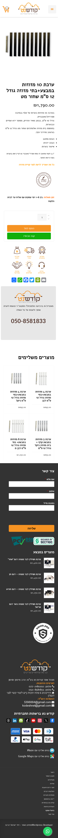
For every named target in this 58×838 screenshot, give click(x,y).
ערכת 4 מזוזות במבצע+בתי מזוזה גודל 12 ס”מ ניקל (18, 396)
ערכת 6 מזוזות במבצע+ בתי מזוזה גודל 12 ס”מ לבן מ (18, 443)
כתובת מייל (49, 503)
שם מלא (49, 479)
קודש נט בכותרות (48, 802)
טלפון (50, 491)
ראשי (52, 772)
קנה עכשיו (29, 236)
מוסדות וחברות (48, 795)
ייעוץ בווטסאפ (49, 799)
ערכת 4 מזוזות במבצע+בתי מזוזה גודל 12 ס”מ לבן (43, 396)
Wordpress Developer (42, 825)
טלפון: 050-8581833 (40, 689)
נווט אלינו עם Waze (38, 750)
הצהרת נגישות (49, 806)
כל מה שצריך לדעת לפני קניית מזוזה (36, 164)
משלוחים (51, 780)
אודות (52, 783)
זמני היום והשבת (48, 787)
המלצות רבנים (49, 791)
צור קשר (51, 814)
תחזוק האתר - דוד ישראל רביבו (18, 825)
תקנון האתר (50, 776)
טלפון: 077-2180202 (40, 686)
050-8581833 (28, 321)
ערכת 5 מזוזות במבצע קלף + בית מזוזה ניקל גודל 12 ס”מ (43, 443)
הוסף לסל (29, 228)
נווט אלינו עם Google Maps (33, 756)
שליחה (32, 528)
